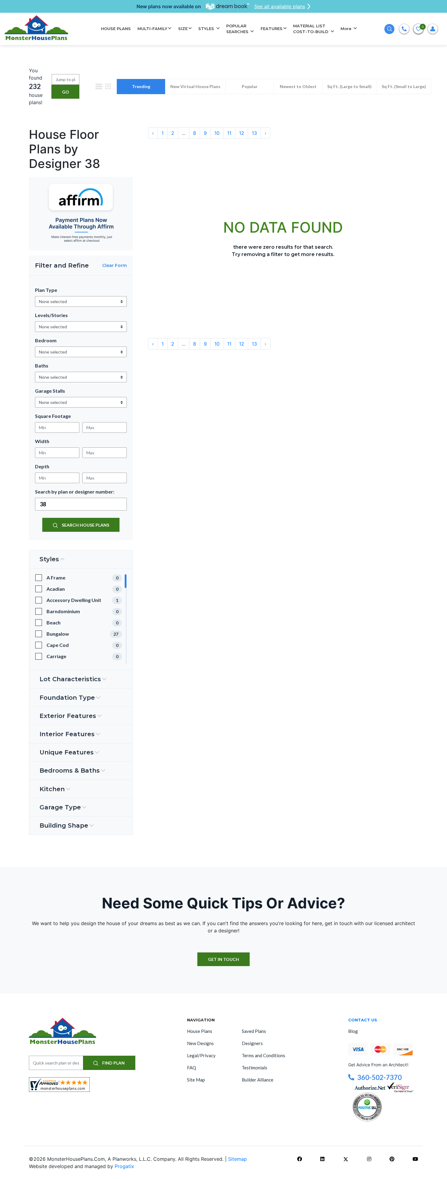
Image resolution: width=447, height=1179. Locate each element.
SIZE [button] (183, 28)
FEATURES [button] (271, 28)
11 (229, 133)
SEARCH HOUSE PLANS (85, 525)
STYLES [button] (206, 28)
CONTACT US (362, 1019)
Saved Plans (254, 1031)
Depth (42, 466)
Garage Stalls (50, 391)
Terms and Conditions (263, 1055)
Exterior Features (68, 715)
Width (42, 441)
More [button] (347, 28)
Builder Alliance (257, 1079)
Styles (49, 559)
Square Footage (53, 416)
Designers (252, 1043)
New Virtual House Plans (195, 86)
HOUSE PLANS (116, 28)
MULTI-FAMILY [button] (152, 28)
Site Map (196, 1079)
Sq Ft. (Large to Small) (349, 86)
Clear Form (114, 265)
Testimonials (254, 1067)
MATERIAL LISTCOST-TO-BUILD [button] (311, 28)
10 (217, 133)
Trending (141, 86)
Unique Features (67, 752)
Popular (250, 86)
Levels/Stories (51, 315)
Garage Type (60, 807)
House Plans (199, 1031)
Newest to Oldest (298, 86)
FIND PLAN (113, 1062)
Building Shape (64, 825)
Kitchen (52, 789)
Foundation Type (67, 697)
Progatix (124, 1166)
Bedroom (46, 340)
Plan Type (46, 290)
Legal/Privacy (201, 1055)
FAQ (191, 1067)
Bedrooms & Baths (70, 770)
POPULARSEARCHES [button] (238, 28)
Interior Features (67, 734)
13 (254, 133)
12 (241, 133)
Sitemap (237, 1159)
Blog (353, 1031)
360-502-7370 (379, 1077)
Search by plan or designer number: (74, 491)
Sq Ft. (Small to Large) (404, 86)
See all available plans (279, 6)
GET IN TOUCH (223, 959)
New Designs (200, 1043)
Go (65, 91)
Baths (41, 365)
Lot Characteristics (70, 679)
